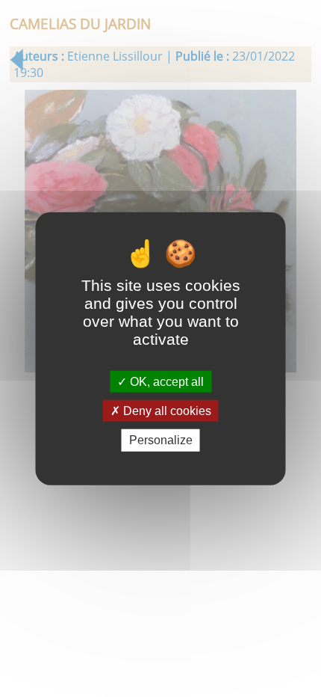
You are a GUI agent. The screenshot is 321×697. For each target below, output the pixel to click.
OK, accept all (165, 381)
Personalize (161, 440)
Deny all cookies (165, 411)
